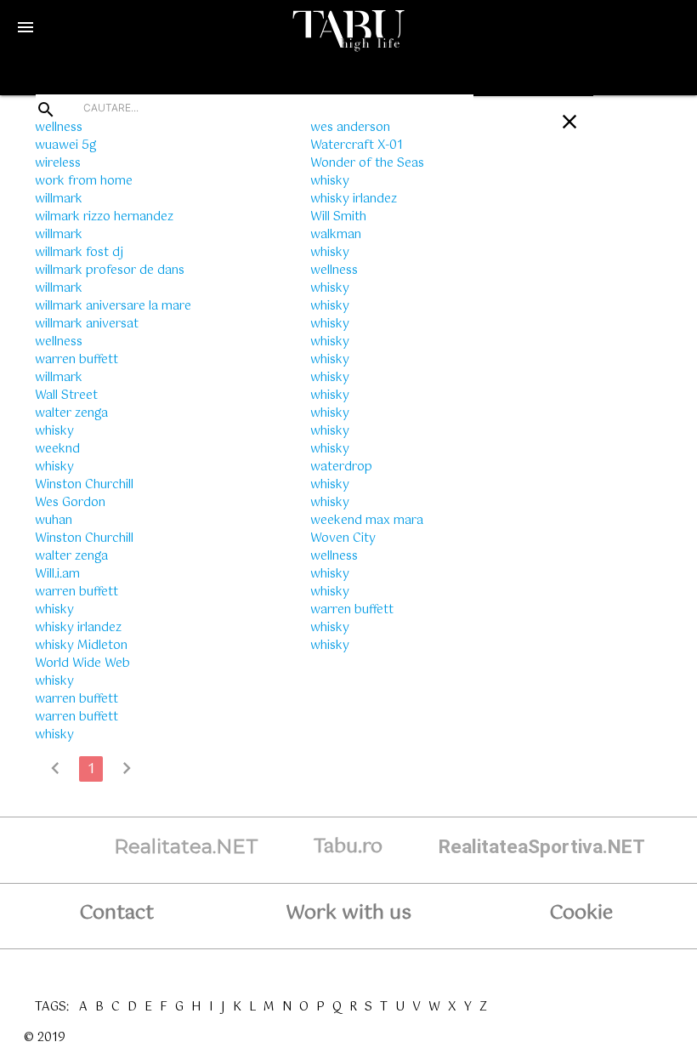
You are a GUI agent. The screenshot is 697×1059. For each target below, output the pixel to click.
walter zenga (71, 413)
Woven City (343, 538)
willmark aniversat (87, 324)
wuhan (53, 520)
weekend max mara (366, 520)
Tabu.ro (348, 846)
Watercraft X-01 (356, 145)
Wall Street (66, 395)
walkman (335, 235)
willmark (58, 199)
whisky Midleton (81, 645)
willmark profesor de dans (109, 270)
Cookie (581, 913)
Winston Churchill (84, 485)
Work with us (348, 913)
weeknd (57, 449)
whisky (54, 431)
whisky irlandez (78, 628)
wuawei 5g (65, 145)
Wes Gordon (70, 502)
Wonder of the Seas (367, 163)
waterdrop (341, 467)
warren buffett (76, 360)
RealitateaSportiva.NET (542, 846)
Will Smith (338, 217)
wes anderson (350, 127)
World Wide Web (82, 663)
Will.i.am (57, 574)
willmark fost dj (79, 252)
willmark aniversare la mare (113, 306)
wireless (58, 163)
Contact (116, 913)
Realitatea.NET (186, 846)
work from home (84, 181)
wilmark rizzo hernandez (104, 217)
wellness (58, 127)
